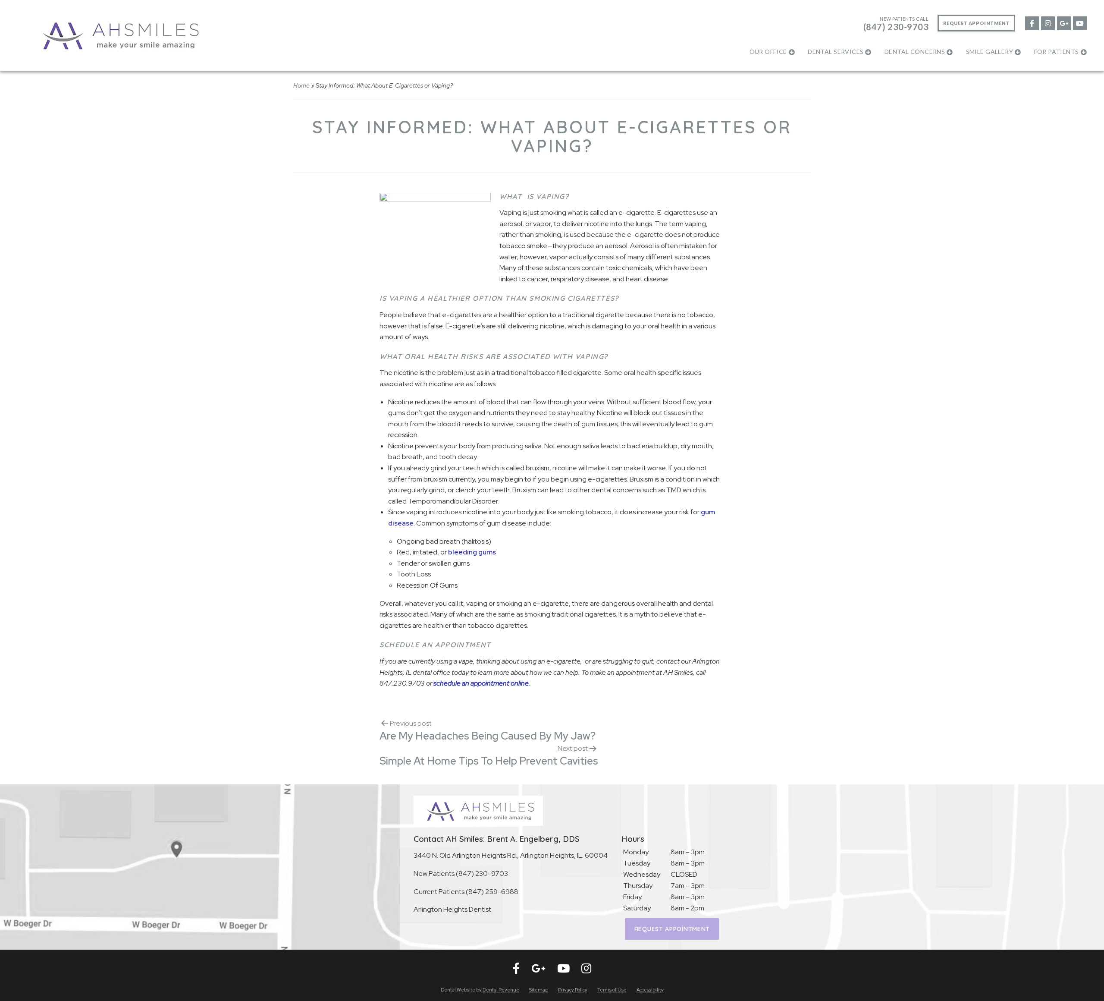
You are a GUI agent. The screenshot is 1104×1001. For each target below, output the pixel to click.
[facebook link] (1031, 22)
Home (301, 85)
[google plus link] (1063, 22)
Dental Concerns (914, 51)
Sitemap (538, 990)
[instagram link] (1047, 22)
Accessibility (650, 990)
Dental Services (835, 51)
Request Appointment (976, 23)
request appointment (672, 929)
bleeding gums (472, 552)
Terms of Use (612, 990)
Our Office (768, 51)
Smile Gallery (989, 51)
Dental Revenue (501, 990)
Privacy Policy (572, 990)
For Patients (1056, 51)
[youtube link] (1079, 22)
